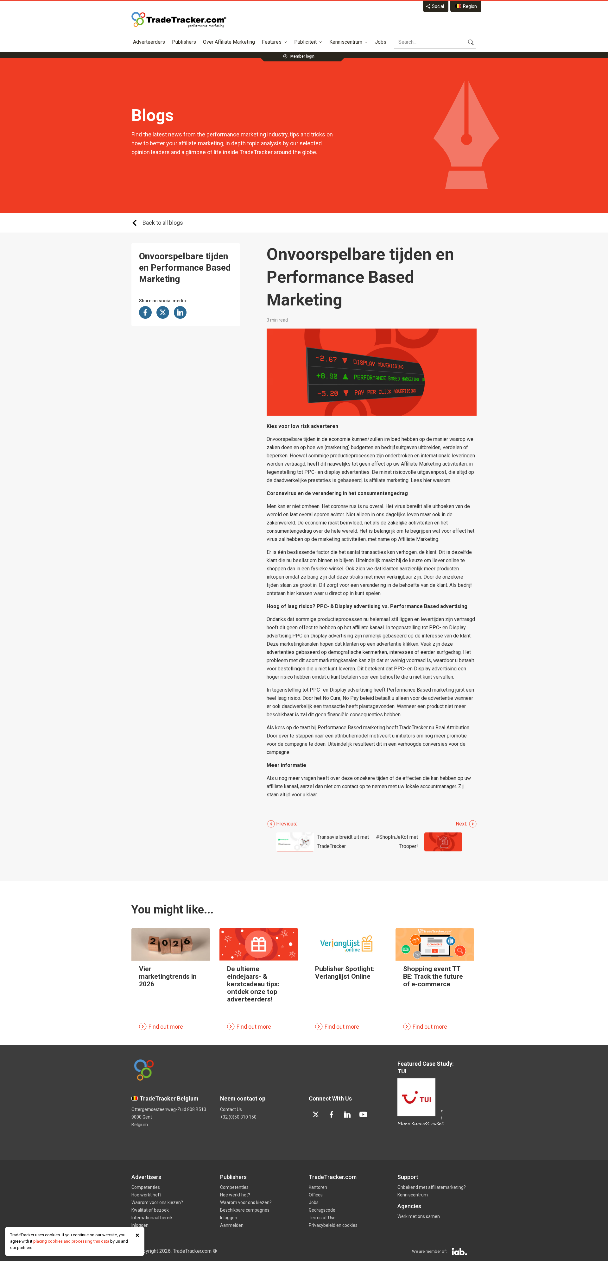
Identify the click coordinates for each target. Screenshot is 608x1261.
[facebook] (331, 1114)
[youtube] (363, 1114)
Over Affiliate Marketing (229, 42)
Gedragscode (322, 1210)
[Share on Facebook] (145, 312)
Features (272, 42)
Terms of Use (322, 1217)
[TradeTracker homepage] (178, 19)
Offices (316, 1194)
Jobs (380, 42)
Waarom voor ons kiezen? (157, 1202)
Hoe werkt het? (146, 1194)
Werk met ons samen (418, 1216)
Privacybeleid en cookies (333, 1225)
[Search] (471, 42)
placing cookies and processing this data (71, 1241)
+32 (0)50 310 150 (238, 1117)
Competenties (145, 1187)
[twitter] (316, 1114)
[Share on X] (162, 312)
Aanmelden (232, 1225)
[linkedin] (347, 1114)
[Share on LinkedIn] (180, 312)
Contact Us (231, 1109)
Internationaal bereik (152, 1217)
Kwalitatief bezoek (150, 1210)
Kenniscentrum (345, 42)
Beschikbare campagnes (244, 1210)
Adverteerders (149, 42)
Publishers (184, 42)
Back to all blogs (162, 222)
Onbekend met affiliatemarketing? (431, 1187)
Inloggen (140, 1225)
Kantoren (318, 1187)
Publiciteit (305, 42)
